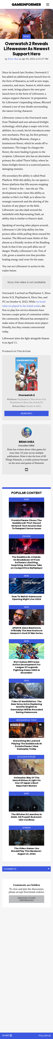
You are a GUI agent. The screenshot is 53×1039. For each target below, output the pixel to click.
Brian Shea (13, 59)
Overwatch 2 (26, 395)
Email (26, 469)
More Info (26, 413)
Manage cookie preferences (26, 899)
